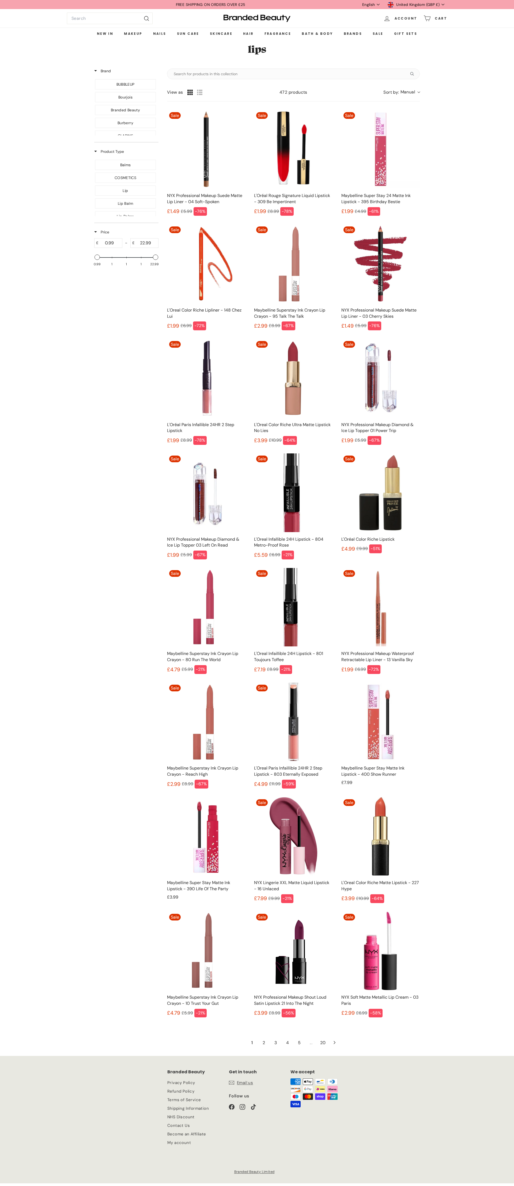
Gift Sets (405, 33)
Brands (353, 33)
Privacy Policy (181, 1082)
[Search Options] (414, 74)
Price (104, 232)
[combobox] (110, 18)
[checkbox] (125, 84)
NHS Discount (181, 1117)
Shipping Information (188, 1108)
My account (179, 1142)
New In (105, 33)
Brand (105, 71)
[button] (401, 92)
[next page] (334, 1042)
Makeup (133, 33)
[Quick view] (240, 183)
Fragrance (277, 33)
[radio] (190, 92)
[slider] (97, 257)
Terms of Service (184, 1099)
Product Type (112, 151)
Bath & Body (317, 33)
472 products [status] (293, 92)
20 (323, 1042)
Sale (378, 33)
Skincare (221, 33)
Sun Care (188, 33)
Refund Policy (180, 1091)
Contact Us (178, 1125)
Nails (159, 33)
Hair (248, 33)
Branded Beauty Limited (254, 1171)
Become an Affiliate (186, 1134)
